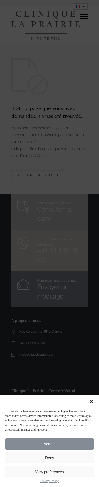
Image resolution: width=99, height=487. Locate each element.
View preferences (49, 472)
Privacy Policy (49, 481)
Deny (49, 458)
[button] (91, 401)
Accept (49, 444)
